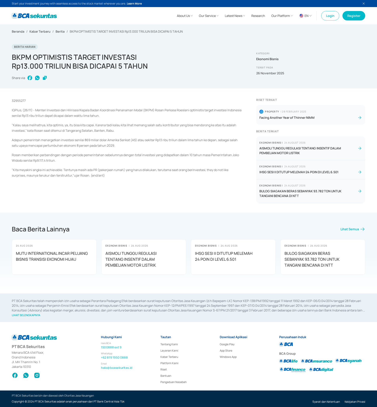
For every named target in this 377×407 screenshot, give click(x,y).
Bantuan (165, 376)
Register (353, 16)
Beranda (18, 31)
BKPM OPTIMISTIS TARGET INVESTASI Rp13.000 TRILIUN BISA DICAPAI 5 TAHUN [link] (126, 31)
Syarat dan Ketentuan (326, 401)
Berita (60, 31)
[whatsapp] (37, 78)
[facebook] (29, 78)
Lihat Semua (349, 229)
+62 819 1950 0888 (114, 357)
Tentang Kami (169, 344)
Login (330, 16)
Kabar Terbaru (39, 31)
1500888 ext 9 (111, 347)
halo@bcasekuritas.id (116, 368)
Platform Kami (169, 363)
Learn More (134, 3)
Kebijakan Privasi (355, 401)
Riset (163, 369)
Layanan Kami (169, 350)
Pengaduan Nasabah (173, 382)
